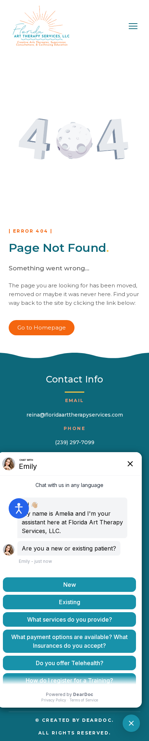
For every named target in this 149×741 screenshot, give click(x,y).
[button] (41, 327)
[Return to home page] (41, 26)
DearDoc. (98, 720)
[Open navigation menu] (133, 26)
